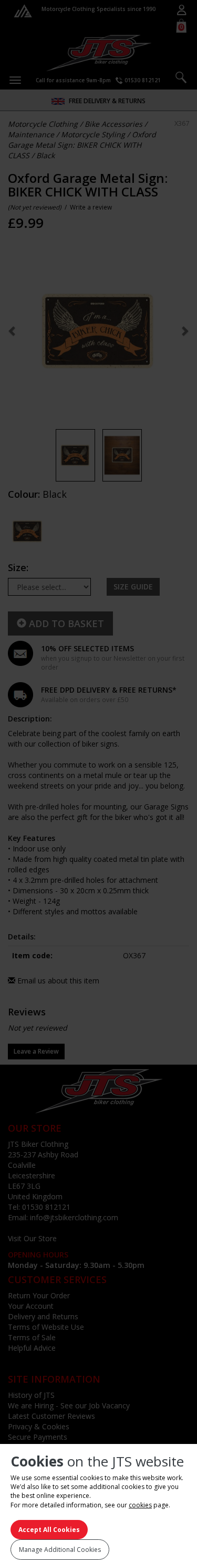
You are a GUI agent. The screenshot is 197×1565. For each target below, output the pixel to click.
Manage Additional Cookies (60, 1549)
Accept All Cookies (49, 1529)
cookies (140, 1505)
